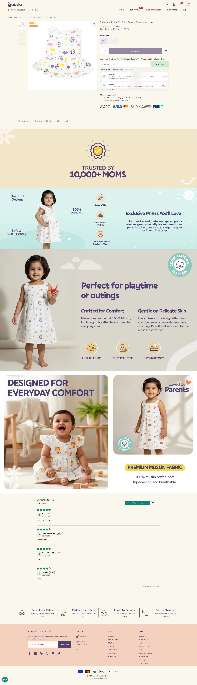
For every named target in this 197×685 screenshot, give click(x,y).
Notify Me (160, 64)
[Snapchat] (47, 653)
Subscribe (65, 644)
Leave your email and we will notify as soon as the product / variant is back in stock (132, 59)
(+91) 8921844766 (22, 10)
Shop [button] (110, 631)
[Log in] (173, 4)
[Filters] (153, 503)
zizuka (94, 676)
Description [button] (24, 121)
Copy (163, 76)
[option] (62, 55)
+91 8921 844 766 (82, 645)
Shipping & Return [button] (44, 121)
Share (94, 24)
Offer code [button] (63, 121)
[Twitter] (59, 653)
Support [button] (80, 631)
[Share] (94, 24)
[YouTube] (53, 653)
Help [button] (141, 631)
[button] (166, 4)
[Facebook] (30, 653)
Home (10, 17)
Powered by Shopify (103, 676)
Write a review (137, 503)
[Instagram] (35, 653)
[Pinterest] (41, 653)
